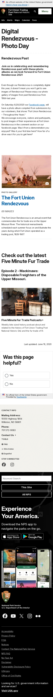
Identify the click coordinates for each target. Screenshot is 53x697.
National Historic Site (19, 12)
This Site (26, 487)
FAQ (5, 444)
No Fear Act (7, 658)
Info (3, 20)
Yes (12, 375)
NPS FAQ (5, 653)
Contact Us (7, 435)
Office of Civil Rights (11, 675)
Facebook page (37, 104)
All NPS (26, 494)
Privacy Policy (8, 635)
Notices (5, 644)
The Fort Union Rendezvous (17, 200)
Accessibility (7, 631)
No (11, 383)
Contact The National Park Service (18, 649)
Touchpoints (21, 396)
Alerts (9, 20)
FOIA (3, 640)
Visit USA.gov (9, 690)
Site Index (8, 449)
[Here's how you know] (26, 3)
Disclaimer (6, 662)
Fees (34, 20)
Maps (17, 20)
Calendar (26, 20)
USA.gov (5, 671)
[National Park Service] (3, 11)
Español (7, 453)
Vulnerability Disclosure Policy (16, 666)
